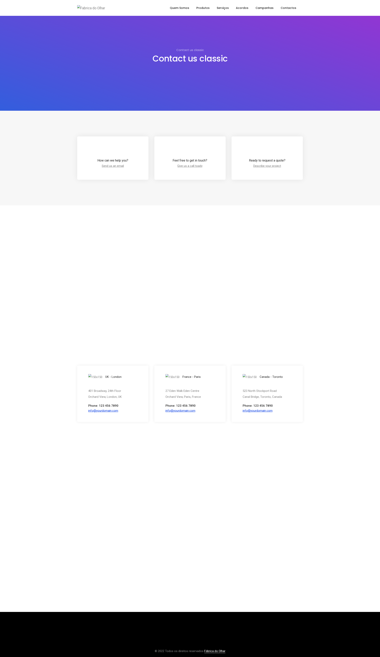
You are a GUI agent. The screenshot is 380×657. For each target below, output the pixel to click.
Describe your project (267, 166)
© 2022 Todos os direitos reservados (179, 651)
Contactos (288, 8)
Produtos (203, 8)
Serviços (223, 8)
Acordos (242, 8)
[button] (103, 410)
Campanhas (265, 8)
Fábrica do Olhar (214, 651)
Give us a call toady (189, 166)
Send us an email (113, 166)
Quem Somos (179, 8)
